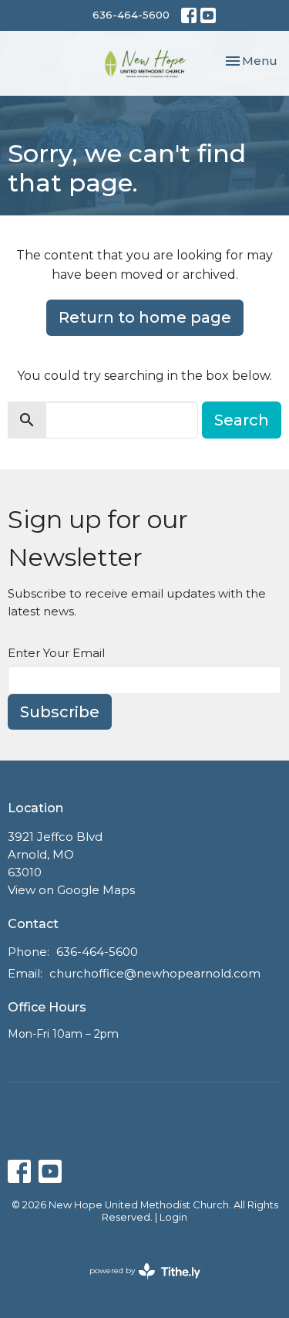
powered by (137, 1283)
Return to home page (145, 317)
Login (173, 1217)
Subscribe (59, 712)
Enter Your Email (56, 652)
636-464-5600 (131, 14)
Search (241, 420)
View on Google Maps (71, 890)
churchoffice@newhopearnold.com (154, 973)
